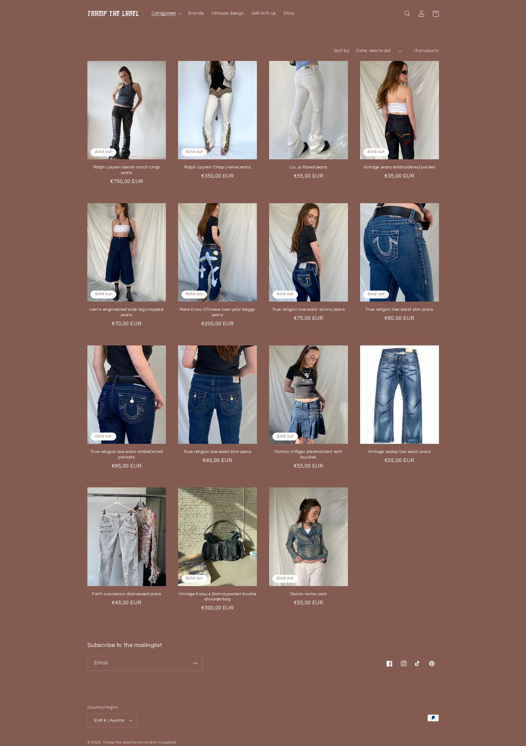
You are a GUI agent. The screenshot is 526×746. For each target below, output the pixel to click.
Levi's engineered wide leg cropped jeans (126, 312)
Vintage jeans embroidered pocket (399, 167)
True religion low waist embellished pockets (126, 454)
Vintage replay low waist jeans (399, 452)
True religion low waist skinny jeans (308, 309)
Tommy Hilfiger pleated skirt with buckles (308, 454)
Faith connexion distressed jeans (126, 594)
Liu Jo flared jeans (308, 167)
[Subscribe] (195, 663)
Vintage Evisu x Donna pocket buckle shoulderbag (217, 597)
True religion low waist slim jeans (399, 309)
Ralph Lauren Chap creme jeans (217, 167)
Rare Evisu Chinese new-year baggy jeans (217, 312)
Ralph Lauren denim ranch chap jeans (126, 170)
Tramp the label (117, 742)
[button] (166, 13)
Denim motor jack (308, 594)
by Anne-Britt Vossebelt (155, 742)
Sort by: (342, 50)
